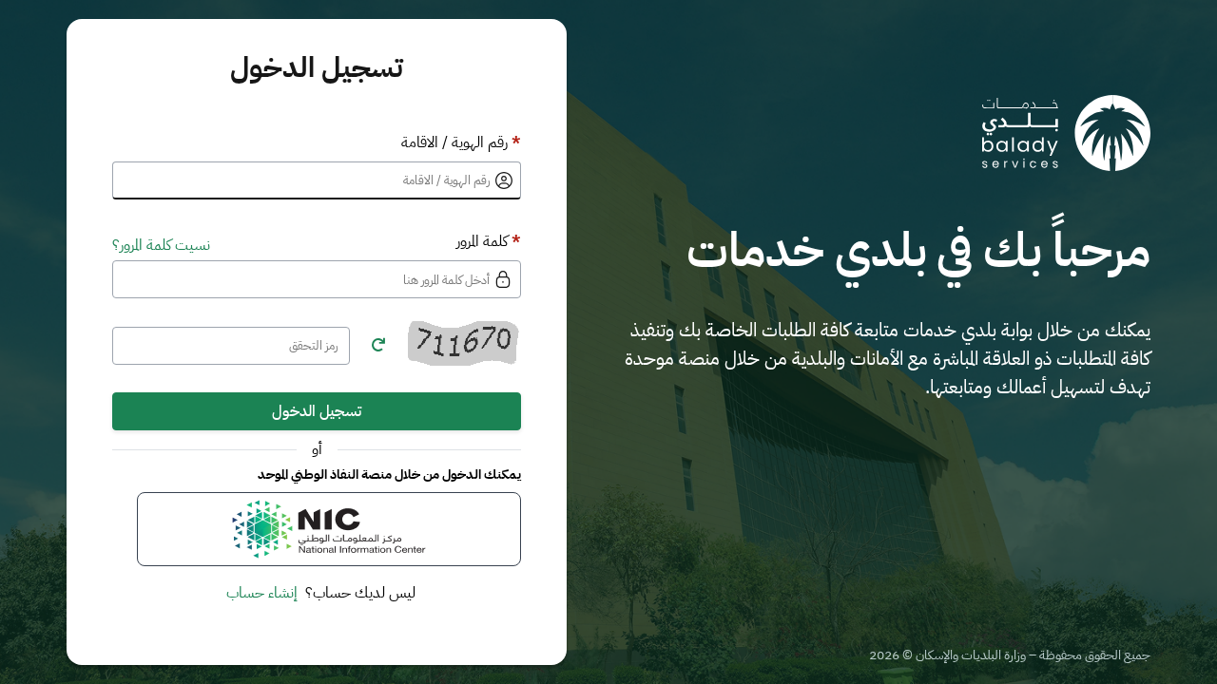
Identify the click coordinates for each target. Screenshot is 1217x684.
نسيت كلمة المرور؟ (161, 245)
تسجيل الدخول (316, 411)
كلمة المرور (488, 241)
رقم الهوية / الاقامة (461, 142)
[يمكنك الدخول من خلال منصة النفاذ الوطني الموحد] (329, 529)
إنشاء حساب (262, 592)
